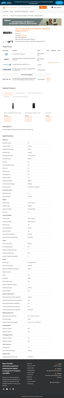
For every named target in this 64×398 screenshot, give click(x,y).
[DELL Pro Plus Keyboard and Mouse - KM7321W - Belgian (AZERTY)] (7, 33)
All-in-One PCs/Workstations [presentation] (35, 93)
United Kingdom (55, 382)
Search (43, 7)
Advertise (29, 379)
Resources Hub (31, 365)
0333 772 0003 (58, 366)
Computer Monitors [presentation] (20, 93)
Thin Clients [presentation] (7, 96)
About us (29, 363)
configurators (31, 370)
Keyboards (5, 15)
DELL (20, 33)
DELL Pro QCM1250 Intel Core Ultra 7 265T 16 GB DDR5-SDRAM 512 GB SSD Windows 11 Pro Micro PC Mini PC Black (12, 113)
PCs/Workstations (7, 116)
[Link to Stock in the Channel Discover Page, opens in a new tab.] (13, 389)
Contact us (30, 383)
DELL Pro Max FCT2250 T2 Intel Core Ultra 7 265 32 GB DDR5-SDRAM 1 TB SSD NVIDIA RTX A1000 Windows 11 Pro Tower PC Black (33, 113)
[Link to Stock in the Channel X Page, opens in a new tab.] (10, 389)
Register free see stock (48, 79)
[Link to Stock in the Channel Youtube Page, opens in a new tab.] (7, 389)
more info (8, 120)
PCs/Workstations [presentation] (8, 93)
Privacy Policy (30, 372)
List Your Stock (31, 381)
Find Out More (59, 3)
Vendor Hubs (30, 368)
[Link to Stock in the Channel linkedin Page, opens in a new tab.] (3, 389)
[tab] (8, 93)
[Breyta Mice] (32, 22)
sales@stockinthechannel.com (54, 370)
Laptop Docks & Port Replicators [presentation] (20, 96)
